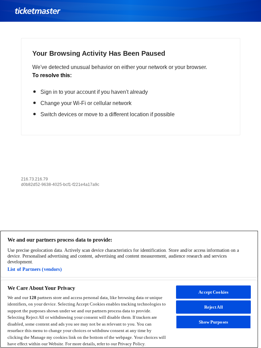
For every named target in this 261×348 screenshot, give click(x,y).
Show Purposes (213, 322)
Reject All (213, 307)
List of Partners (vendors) (34, 269)
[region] (129, 289)
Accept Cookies (213, 292)
